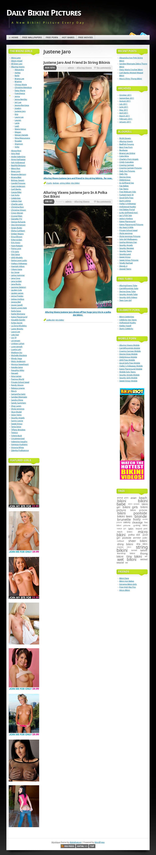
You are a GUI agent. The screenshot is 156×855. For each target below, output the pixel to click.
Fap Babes (124, 185)
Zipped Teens (125, 268)
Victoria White (17, 447)
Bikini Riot (15, 168)
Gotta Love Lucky (19, 260)
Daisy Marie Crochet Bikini (131, 69)
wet (146, 556)
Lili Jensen (15, 340)
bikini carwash (134, 504)
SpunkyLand (125, 254)
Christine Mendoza (23, 87)
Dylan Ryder (16, 227)
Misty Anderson (18, 361)
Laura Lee (19, 117)
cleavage (137, 522)
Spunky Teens (125, 251)
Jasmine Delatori (18, 287)
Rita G (13, 391)
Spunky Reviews (126, 248)
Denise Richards (18, 221)
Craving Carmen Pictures (130, 168)
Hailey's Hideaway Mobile (131, 365)
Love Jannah (16, 346)
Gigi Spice (15, 254)
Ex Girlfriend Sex (126, 182)
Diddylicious (124, 179)
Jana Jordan (16, 281)
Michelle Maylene (19, 355)
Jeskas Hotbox (17, 299)
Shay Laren (16, 406)
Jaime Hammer (18, 275)
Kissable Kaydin (18, 319)
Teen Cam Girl (125, 300)
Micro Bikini (124, 590)
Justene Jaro (20, 111)
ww (126, 562)
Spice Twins (16, 414)
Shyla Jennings (17, 408)
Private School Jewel (20, 382)
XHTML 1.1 (82, 846)
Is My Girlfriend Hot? (128, 212)
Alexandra (19, 69)
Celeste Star (16, 201)
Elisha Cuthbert (18, 230)
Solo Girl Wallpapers (128, 239)
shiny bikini (125, 544)
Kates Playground (19, 316)
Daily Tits (123, 173)
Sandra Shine (17, 400)
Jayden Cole (16, 290)
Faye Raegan (17, 245)
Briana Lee (19, 78)
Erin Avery (15, 242)
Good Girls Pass (126, 197)
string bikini (65, 183)
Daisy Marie (20, 90)
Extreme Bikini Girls (128, 584)
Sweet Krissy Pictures (128, 260)
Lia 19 (13, 337)
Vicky (17, 146)
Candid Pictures (18, 183)
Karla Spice (16, 311)
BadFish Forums (126, 144)
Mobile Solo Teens (127, 371)
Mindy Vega (16, 358)
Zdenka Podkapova (20, 450)
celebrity (127, 522)
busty (136, 519)
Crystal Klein (16, 216)
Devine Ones (125, 177)
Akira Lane (16, 57)
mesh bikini (124, 531)
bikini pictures (138, 510)
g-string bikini (140, 525)
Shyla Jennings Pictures (129, 236)
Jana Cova (15, 278)
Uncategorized (18, 438)
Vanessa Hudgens (19, 444)
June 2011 (123, 107)
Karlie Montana (18, 313)
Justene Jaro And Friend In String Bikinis (76, 62)
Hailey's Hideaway (127, 203)
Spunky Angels (18, 417)
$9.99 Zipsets (125, 138)
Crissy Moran (17, 212)
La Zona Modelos (19, 325)
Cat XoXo (15, 195)
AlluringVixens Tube (128, 285)
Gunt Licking (125, 200)
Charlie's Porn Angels (128, 159)
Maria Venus (20, 129)
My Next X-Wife (126, 227)
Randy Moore (17, 385)
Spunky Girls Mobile (128, 377)
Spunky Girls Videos (128, 297)
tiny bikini (75, 183)
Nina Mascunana (22, 138)
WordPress (100, 842)
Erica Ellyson (16, 236)
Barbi (17, 75)
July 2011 (123, 104)
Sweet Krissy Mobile (128, 380)
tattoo (143, 550)
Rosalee (18, 140)
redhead (120, 541)
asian (133, 498)
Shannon (19, 143)
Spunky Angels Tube (128, 294)
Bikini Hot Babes (126, 581)
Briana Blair (16, 177)
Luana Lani (16, 349)
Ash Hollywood (18, 162)
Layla (17, 123)
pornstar (137, 537)
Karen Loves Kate (19, 307)
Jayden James (17, 293)
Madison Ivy (16, 352)
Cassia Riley (16, 192)
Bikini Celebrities (126, 316)
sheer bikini (137, 541)
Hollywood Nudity (127, 206)
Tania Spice (16, 426)
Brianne (18, 81)
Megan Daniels (21, 135)
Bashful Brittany (18, 165)
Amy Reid (15, 153)
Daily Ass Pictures (127, 171)
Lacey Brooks (17, 328)
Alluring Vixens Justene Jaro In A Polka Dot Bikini (75, 194)
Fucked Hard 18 (126, 194)
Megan (18, 132)
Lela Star (15, 334)
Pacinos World (17, 379)
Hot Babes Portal (127, 209)
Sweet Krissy (16, 423)
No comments (104, 67)
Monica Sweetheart (20, 364)
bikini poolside (132, 513)
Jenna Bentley (21, 99)
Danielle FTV (16, 218)
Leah (17, 126)
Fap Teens (123, 188)
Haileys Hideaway (19, 263)
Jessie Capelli (17, 305)
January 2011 (125, 121)
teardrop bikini (126, 553)
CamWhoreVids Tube (128, 288)
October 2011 (125, 95)
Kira (16, 114)
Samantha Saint (18, 394)
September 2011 (126, 98)
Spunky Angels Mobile (129, 374)
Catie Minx (124, 156)
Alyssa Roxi (16, 150)
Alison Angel (16, 60)
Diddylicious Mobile (128, 357)
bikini (121, 500)
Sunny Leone (17, 420)
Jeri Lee (18, 102)
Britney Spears (17, 180)
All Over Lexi (16, 63)
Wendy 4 (123, 266)
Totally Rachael (126, 263)
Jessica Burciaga (22, 105)
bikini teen (124, 516)
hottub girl (121, 529)
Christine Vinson (18, 210)
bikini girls (130, 507)
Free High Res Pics (127, 587)
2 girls (49, 183)
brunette (124, 519)
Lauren (18, 120)
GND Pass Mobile (127, 360)
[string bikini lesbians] (78, 173)
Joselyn (18, 108)
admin (71, 67)
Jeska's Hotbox (126, 218)
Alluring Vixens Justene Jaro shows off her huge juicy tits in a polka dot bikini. (78, 314)
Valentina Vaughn (19, 441)
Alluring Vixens (84, 67)
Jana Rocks (16, 284)
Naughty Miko (17, 370)
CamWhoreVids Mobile (129, 348)
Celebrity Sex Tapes (128, 319)
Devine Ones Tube (127, 291)
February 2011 (125, 118)
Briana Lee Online (127, 153)
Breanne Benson (18, 174)
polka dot (50, 319)
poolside (126, 537)
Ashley (18, 72)
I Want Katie (16, 269)
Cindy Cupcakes (126, 162)
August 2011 (125, 101)
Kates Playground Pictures (131, 224)
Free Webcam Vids (127, 191)
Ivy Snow (15, 272)
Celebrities (16, 198)
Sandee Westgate (19, 397)
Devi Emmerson (18, 224)
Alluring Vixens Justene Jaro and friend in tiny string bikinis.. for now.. (78, 178)
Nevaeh (14, 373)
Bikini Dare (124, 578)
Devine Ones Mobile (128, 354)
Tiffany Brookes (18, 429)
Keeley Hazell (125, 325)
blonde (141, 516)
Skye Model (16, 411)
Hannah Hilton (18, 266)
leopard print (141, 529)
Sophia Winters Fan (128, 242)
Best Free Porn (126, 147)
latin (130, 528)
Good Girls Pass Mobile (129, 363)
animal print (122, 497)
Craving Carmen (126, 165)
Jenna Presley (17, 296)
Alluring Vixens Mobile (129, 345)
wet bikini (126, 559)
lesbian (56, 183)
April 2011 (123, 112)
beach (143, 498)
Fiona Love (16, 248)
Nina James (16, 376)
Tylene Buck (16, 435)
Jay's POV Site (125, 215)
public (144, 538)
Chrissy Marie (21, 84)
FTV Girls (15, 251)
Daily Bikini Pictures (43, 12)
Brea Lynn (15, 171)
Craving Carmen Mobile (130, 351)
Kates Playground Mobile (130, 369)
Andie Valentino (18, 156)
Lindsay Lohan (17, 343)
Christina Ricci (17, 207)
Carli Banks (16, 189)
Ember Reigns (17, 233)
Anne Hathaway (18, 159)
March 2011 (124, 115)
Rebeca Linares (18, 388)
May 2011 (123, 110)
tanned (134, 550)
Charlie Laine (17, 204)
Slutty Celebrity (126, 328)
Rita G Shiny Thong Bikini (130, 78)
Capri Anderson (18, 186)
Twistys (14, 432)
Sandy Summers (18, 402)
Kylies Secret (16, 322)
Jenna (17, 96)
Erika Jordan (16, 239)
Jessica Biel (16, 302)
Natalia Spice (17, 367)
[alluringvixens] (78, 307)
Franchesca (20, 93)
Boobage (123, 150)
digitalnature (75, 842)
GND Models (17, 257)
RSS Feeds (69, 846)
